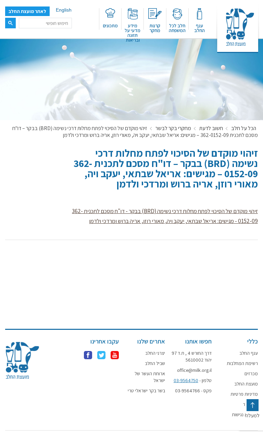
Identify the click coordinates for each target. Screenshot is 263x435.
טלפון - (192, 380)
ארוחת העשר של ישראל (150, 376)
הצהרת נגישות (245, 414)
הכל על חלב (243, 128)
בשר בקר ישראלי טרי (146, 391)
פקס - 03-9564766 (193, 391)
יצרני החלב (155, 353)
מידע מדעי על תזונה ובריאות (132, 31)
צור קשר (250, 404)
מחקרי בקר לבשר (173, 128)
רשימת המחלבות (242, 363)
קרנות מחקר (154, 28)
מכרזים (251, 373)
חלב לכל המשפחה (177, 28)
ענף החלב (199, 28)
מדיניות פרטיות (244, 394)
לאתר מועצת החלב (27, 11)
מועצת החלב (246, 384)
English (64, 10)
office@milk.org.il (194, 370)
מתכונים (110, 25)
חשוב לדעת (211, 128)
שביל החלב (155, 363)
